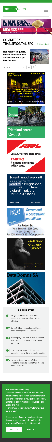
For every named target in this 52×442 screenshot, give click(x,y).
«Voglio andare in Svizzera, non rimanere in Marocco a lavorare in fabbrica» (25, 318)
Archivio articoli (43, 44)
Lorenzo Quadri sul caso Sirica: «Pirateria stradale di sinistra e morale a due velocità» (27, 363)
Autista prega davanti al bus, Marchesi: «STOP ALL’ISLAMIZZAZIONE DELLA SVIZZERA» (27, 340)
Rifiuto (30, 429)
